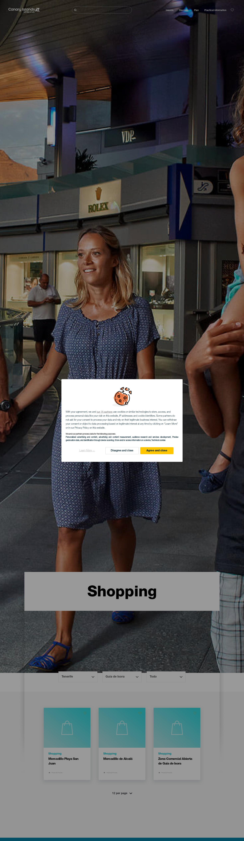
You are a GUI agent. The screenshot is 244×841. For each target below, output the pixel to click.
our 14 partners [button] (105, 412)
